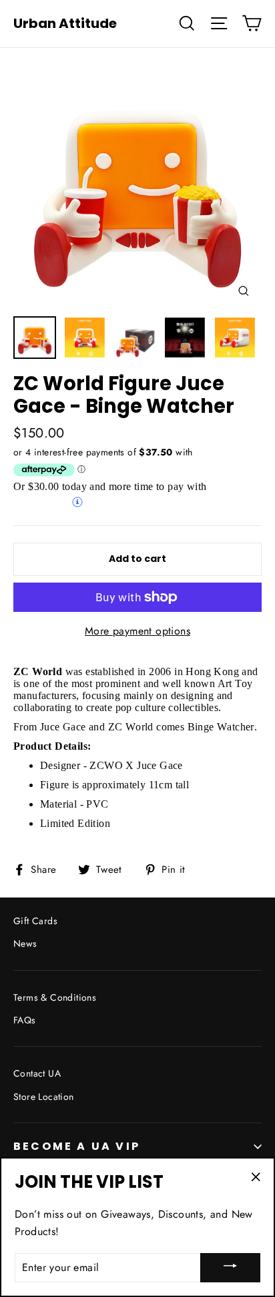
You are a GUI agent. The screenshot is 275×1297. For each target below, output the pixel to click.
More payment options (137, 631)
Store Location (43, 1096)
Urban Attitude (65, 23)
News (25, 943)
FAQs (24, 1020)
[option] (137, 185)
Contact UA (37, 1073)
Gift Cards (35, 920)
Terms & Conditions (54, 997)
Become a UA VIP (76, 1146)
